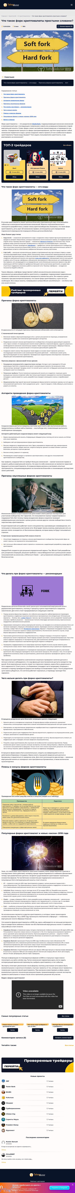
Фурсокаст (10, 1130)
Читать (12, 1030)
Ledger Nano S (26, 618)
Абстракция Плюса (37, 168)
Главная (4, 16)
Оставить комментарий (63, 1038)
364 (16, 172)
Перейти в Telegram (59, 1188)
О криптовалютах (24, 16)
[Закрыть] (72, 1184)
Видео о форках (9, 119)
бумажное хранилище (31, 629)
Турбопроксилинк (13, 1108)
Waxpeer (9, 1103)
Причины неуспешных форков (14, 104)
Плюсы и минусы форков (12, 113)
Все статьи (65, 1016)
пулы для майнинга (42, 258)
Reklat (60, 168)
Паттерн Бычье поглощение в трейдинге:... (62, 1025)
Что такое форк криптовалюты (14, 94)
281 (62, 172)
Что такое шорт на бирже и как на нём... (37, 1025)
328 (39, 172)
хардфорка (31, 245)
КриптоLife (12, 16)
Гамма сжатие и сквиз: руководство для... (10, 1025)
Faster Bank (10, 1086)
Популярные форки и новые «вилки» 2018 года (19, 116)
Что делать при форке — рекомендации (17, 107)
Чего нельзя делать (10, 110)
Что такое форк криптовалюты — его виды (20, 83)
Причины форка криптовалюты (51, 83)
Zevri (14, 168)
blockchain (36, 124)
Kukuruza (10, 1097)
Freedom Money (12, 1125)
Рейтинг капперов (37, 1181)
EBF (7, 1081)
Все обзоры (67, 145)
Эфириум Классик (46, 241)
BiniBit (8, 1092)
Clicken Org (10, 1114)
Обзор (14, 177)
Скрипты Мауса (12, 1119)
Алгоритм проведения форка (13, 100)
